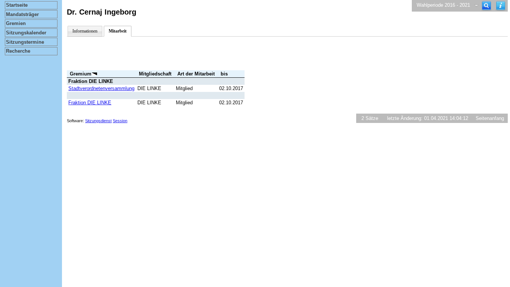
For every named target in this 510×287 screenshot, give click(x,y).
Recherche (18, 51)
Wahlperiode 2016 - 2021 (443, 5)
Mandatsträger (22, 14)
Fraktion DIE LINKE (89, 102)
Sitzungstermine (25, 42)
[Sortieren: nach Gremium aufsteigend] (94, 74)
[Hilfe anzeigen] (501, 6)
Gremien (16, 23)
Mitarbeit (118, 31)
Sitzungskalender (26, 33)
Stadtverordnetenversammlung (101, 88)
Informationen (84, 31)
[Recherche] (486, 6)
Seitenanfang (490, 118)
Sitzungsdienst (98, 120)
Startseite (17, 5)
